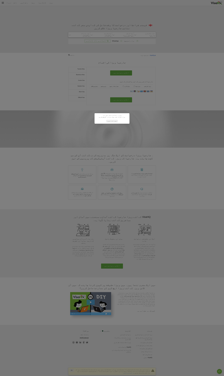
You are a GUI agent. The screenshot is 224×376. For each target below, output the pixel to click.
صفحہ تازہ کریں (112, 121)
